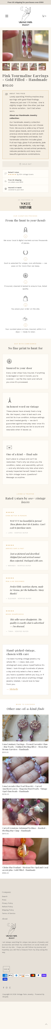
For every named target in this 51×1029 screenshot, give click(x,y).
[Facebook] (3, 988)
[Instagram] (6, 988)
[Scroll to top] (46, 1024)
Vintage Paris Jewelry (25, 994)
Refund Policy (7, 907)
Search (4, 896)
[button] (6, 67)
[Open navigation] (7, 16)
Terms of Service (8, 913)
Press (4, 900)
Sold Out (27, 164)
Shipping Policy (8, 910)
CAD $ (6, 969)
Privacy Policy (7, 903)
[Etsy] (10, 988)
